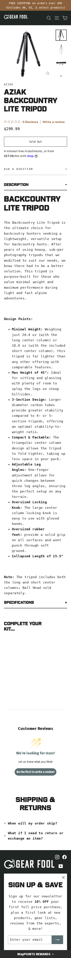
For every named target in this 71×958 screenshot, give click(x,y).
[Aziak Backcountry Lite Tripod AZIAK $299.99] (14, 652)
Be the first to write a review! (35, 772)
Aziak (8, 84)
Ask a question (18, 168)
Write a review (53, 122)
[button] (35, 954)
